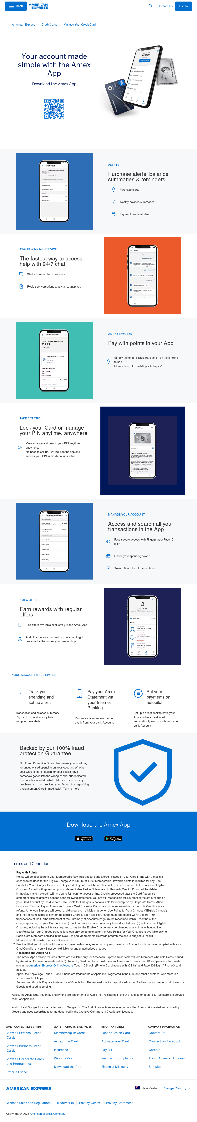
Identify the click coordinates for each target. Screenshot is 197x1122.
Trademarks (65, 1103)
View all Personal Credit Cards (24, 1035)
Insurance (61, 1050)
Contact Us (165, 6)
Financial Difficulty (114, 1067)
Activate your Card (115, 1041)
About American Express (167, 1058)
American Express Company (47, 1113)
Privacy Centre (90, 1103)
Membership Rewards (69, 1033)
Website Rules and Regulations (29, 1103)
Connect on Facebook (165, 1041)
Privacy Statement (119, 1103)
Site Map (155, 1067)
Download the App (67, 1067)
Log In (183, 6)
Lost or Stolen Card (115, 1033)
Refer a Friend (17, 1072)
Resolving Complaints (117, 1058)
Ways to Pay (63, 1058)
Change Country (174, 1088)
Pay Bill (106, 1050)
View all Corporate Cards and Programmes (25, 1061)
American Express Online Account (51, 965)
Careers (154, 1050)
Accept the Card (66, 1041)
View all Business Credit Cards (24, 1048)
